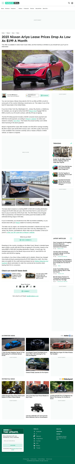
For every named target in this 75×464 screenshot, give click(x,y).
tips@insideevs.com (33, 296)
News (2, 8)
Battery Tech (60, 248)
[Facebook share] (17, 286)
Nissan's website (31, 119)
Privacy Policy (15, 448)
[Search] (69, 3)
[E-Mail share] (34, 286)
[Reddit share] (31, 286)
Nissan (8, 32)
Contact (58, 434)
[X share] (20, 286)
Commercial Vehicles (62, 256)
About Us (58, 429)
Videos (20, 8)
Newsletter (38, 8)
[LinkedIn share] (24, 286)
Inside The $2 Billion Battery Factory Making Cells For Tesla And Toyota (61, 270)
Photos (32, 8)
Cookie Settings (41, 459)
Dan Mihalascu (13, 94)
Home (3, 32)
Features (13, 8)
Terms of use (49, 459)
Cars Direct (16, 121)
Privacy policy (26, 459)
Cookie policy (33, 459)
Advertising (59, 431)
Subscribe (12, 445)
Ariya (13, 32)
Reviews (7, 8)
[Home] (12, 3)
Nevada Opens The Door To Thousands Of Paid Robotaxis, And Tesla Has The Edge (61, 278)
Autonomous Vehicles (62, 281)
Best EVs (45, 8)
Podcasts (26, 8)
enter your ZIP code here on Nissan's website (20, 232)
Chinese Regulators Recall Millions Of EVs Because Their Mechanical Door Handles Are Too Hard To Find (62, 262)
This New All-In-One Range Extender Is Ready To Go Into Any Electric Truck (61, 253)
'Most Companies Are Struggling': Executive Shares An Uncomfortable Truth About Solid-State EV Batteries (62, 245)
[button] (3, 202)
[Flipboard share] (27, 286)
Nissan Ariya (32, 111)
